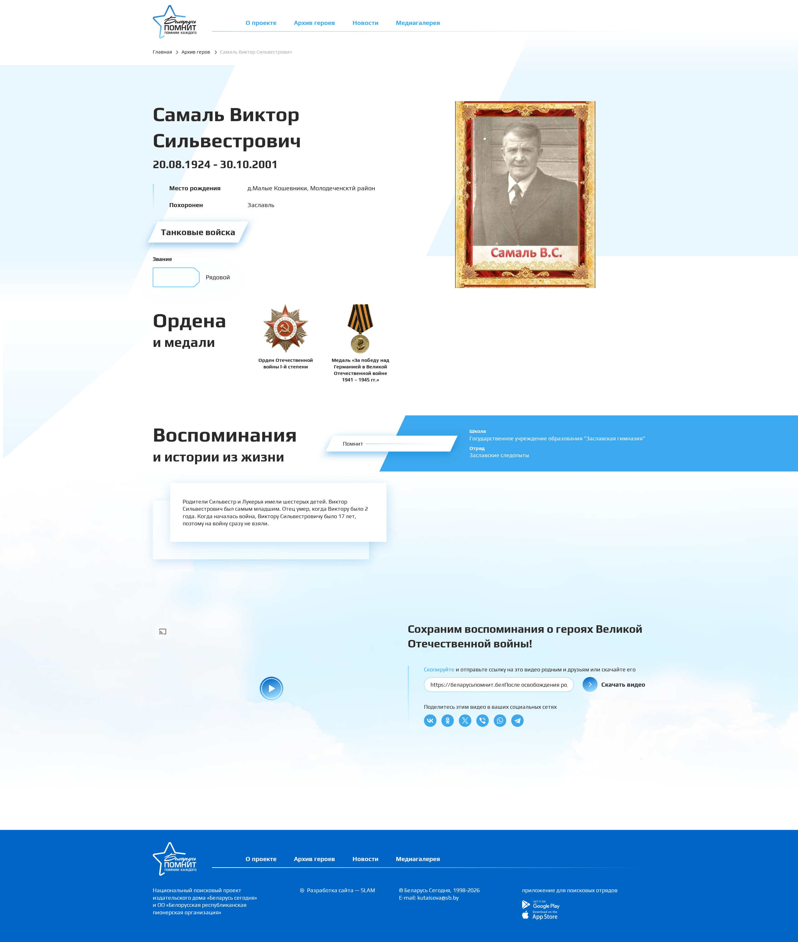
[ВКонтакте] (430, 720)
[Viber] (482, 720)
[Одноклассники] (447, 720)
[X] (465, 720)
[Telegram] (517, 720)
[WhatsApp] (500, 720)
